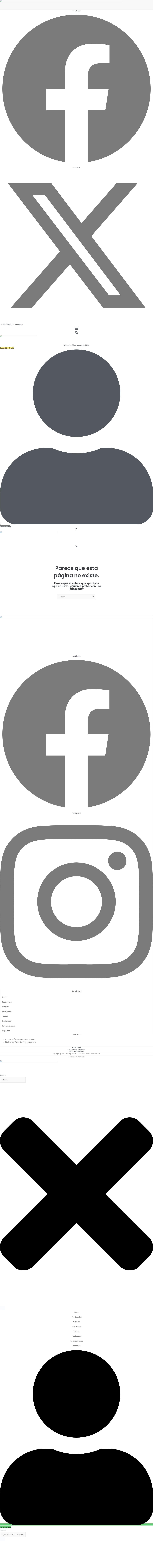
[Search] (2, 1308)
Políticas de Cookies (76, 1051)
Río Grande (6, 1011)
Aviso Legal (76, 1047)
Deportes (6, 1031)
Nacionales (6, 1021)
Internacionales (8, 1026)
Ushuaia (5, 1007)
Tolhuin (5, 1016)
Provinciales (7, 1002)
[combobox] (13, 1080)
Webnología (81, 1056)
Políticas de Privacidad (76, 1049)
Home (4, 997)
